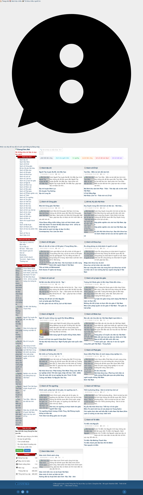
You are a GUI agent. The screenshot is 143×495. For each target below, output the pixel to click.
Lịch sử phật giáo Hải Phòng (49, 301)
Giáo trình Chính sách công (49, 455)
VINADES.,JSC (57, 486)
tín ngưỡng (76, 158)
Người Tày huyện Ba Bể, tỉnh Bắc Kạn (52, 172)
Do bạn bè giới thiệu (24, 439)
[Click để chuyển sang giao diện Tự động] (18, 491)
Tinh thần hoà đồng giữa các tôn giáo (52, 416)
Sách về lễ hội (24, 164)
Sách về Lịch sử (25, 176)
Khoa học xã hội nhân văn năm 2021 (97, 265)
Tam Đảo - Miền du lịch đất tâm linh (96, 172)
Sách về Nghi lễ (25, 183)
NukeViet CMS (113, 484)
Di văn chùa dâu (100, 371)
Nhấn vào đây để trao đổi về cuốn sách (13, 147)
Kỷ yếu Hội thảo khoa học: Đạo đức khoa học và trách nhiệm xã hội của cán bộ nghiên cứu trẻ (105, 233)
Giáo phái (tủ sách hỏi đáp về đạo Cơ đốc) (54, 229)
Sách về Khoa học (26, 174)
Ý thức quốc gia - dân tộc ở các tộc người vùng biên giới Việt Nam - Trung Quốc (104, 343)
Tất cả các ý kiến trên (25, 447)
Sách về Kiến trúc (25, 216)
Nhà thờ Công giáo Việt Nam (49, 206)
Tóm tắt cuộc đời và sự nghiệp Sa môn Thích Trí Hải (57, 375)
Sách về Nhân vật (25, 187)
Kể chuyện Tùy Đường (47, 191)
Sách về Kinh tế (25, 218)
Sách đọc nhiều (15, 1)
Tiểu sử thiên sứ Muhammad (49, 267)
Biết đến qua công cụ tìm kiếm (28, 436)
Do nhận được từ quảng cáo (27, 444)
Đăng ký (29, 147)
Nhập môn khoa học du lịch (94, 263)
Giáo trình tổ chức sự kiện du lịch (51, 474)
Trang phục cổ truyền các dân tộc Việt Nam (109, 335)
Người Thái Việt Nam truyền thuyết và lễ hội (30, 388)
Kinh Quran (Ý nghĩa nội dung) (50, 270)
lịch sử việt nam (117, 158)
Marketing (23, 255)
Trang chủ (4, 1)
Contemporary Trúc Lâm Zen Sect (51, 231)
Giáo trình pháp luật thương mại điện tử (30, 329)
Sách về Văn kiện (25, 208)
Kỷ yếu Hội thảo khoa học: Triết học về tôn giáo (101, 406)
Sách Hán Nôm (25, 162)
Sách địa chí (24, 160)
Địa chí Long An (45, 193)
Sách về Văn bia (25, 204)
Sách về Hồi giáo (25, 172)
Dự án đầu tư (24, 246)
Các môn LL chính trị (26, 242)
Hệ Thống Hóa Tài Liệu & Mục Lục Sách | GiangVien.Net (84, 484)
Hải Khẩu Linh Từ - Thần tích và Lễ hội (98, 195)
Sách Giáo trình (25, 235)
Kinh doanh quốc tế (26, 251)
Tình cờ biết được (23, 442)
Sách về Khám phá (26, 227)
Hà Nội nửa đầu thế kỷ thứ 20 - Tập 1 (52, 282)
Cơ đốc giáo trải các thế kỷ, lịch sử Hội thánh (55, 303)
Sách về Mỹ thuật (25, 225)
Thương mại (24, 261)
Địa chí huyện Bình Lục (47, 188)
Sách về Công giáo (26, 166)
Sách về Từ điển (25, 214)
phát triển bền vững (46, 158)
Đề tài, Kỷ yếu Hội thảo (27, 168)
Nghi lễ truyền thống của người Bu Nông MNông (56, 318)
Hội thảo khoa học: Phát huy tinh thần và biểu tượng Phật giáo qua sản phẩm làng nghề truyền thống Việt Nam (104, 375)
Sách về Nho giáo (25, 189)
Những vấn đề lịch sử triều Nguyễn (51, 299)
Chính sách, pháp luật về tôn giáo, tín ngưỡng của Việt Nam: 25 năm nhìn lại (58, 390)
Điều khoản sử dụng (71, 486)
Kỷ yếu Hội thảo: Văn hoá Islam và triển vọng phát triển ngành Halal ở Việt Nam (66, 264)
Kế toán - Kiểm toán (26, 249)
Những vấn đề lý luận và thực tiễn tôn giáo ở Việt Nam (103, 303)
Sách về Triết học (25, 201)
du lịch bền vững (87, 158)
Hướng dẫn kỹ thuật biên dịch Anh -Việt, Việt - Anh (57, 477)
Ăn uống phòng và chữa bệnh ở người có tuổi (100, 246)
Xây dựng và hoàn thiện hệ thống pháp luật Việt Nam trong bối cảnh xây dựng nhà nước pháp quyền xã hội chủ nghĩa (30, 352)
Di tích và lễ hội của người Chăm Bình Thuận (55, 339)
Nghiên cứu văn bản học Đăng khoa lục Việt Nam (30, 375)
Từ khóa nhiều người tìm (31, 1)
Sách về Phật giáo (26, 191)
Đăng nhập (36, 147)
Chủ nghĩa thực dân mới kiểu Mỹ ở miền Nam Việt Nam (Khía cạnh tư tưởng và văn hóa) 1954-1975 (105, 412)
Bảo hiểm (23, 244)
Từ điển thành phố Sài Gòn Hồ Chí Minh (98, 443)
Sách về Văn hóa (25, 206)
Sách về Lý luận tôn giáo (28, 181)
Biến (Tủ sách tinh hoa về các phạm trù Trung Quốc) (103, 409)
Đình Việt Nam (89, 380)
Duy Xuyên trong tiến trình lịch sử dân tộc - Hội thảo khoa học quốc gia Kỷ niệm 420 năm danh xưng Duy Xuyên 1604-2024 (103, 206)
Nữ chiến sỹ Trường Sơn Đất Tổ (50, 354)
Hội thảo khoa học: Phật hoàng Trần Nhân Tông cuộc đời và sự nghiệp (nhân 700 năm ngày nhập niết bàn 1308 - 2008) (60, 372)
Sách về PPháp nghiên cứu (29, 193)
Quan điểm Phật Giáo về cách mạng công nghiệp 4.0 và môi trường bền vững (103, 354)
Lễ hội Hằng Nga (90, 193)
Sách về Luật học (25, 178)
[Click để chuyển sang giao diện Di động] (27, 491)
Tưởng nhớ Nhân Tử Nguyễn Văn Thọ (52, 377)
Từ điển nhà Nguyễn (91, 424)
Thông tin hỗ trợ (121, 162)
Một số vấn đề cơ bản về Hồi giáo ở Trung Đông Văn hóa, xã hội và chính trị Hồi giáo (58, 246)
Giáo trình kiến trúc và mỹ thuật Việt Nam (53, 472)
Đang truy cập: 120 (22, 484)
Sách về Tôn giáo (25, 199)
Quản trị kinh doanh (26, 257)
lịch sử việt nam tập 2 (102, 158)
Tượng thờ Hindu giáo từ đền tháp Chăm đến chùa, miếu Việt (103, 282)
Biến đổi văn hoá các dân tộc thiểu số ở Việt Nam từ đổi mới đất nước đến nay (110, 338)
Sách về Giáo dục (25, 170)
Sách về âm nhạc (25, 212)
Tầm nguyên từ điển (91, 445)
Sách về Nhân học (26, 185)
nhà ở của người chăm (62, 158)
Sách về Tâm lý (25, 233)
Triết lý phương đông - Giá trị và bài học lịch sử (101, 390)
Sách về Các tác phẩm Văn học (29, 230)
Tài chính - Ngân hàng (27, 259)
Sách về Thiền (24, 195)
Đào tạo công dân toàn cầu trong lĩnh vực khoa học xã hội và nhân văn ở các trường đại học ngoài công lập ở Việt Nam (105, 269)
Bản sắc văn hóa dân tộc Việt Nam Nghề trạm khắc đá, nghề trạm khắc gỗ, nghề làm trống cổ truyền (103, 318)
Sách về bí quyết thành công (27, 221)
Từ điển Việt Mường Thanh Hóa (95, 440)
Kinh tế (22, 253)
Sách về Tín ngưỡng (26, 197)
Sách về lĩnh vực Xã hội (27, 210)
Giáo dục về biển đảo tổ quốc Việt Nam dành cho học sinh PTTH (30, 413)
